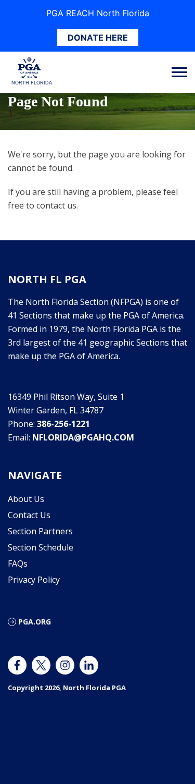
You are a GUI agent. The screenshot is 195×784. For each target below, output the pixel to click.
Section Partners (40, 531)
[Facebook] (17, 665)
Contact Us (29, 515)
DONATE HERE (98, 37)
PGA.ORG (34, 622)
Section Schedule (40, 547)
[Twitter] (41, 665)
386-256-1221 (63, 424)
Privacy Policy (34, 579)
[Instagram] (65, 665)
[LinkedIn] (89, 665)
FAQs (18, 563)
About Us (26, 499)
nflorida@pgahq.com (83, 437)
